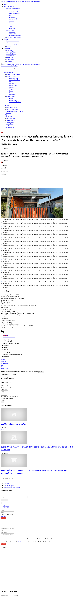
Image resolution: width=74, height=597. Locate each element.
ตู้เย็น (2, 365)
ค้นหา (2, 402)
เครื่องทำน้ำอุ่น (4, 368)
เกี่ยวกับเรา (6, 483)
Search (16, 595)
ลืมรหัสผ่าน (3, 516)
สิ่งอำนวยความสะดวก (9, 337)
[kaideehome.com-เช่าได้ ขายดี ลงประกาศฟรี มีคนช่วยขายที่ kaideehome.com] (21, 1)
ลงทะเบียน (6, 507)
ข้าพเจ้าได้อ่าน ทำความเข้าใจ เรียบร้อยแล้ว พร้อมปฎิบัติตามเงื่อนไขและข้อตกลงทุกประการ (30, 541)
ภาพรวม (5, 335)
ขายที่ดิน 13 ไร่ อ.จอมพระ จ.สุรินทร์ (14, 424)
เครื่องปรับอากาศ (5, 359)
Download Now (4, 500)
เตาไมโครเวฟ (4, 363)
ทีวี (1, 366)
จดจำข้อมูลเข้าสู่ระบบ (7, 514)
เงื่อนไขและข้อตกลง (23, 541)
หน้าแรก (5, 481)
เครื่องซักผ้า (4, 361)
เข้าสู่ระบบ (41, 371)
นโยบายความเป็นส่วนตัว (9, 485)
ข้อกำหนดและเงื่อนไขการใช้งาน (11, 487)
